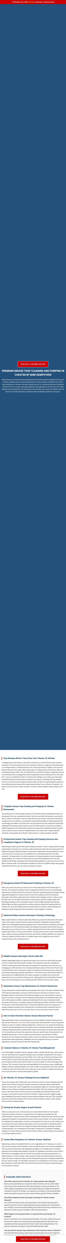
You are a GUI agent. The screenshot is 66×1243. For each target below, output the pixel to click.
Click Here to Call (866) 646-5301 (33, 364)
